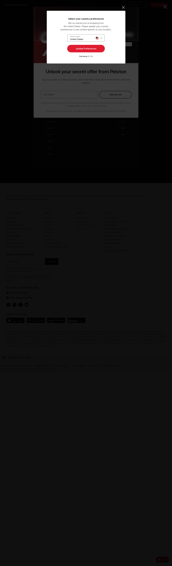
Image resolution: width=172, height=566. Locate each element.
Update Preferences (86, 48)
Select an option (75, 36)
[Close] (86, 7)
